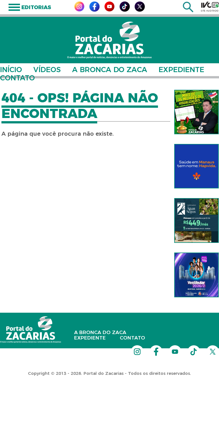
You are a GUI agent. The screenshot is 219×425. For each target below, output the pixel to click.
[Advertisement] (104, 388)
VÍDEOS (47, 69)
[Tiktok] (124, 10)
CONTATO (17, 78)
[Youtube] (109, 10)
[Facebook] (94, 10)
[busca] (188, 10)
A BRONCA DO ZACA (109, 69)
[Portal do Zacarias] (109, 40)
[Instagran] (79, 10)
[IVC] (210, 6)
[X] (140, 10)
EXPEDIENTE (181, 69)
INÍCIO (11, 69)
